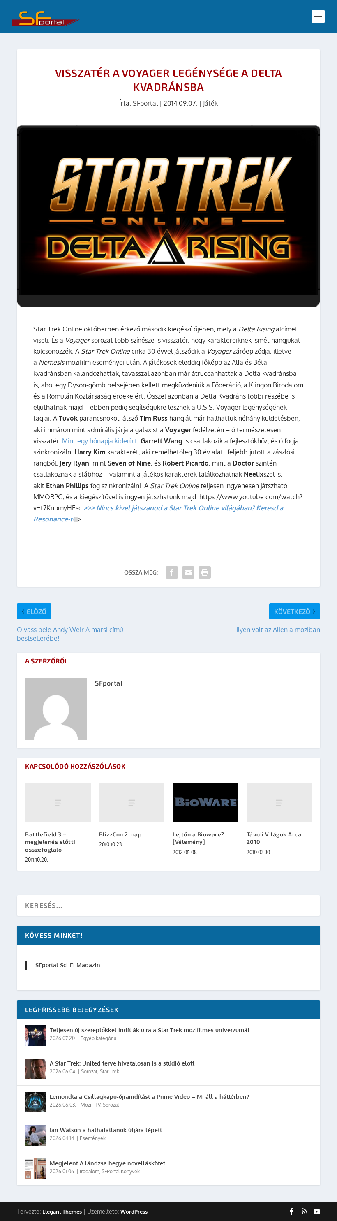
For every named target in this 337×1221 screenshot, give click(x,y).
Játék (210, 103)
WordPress (134, 1211)
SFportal (145, 103)
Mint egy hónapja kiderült (99, 441)
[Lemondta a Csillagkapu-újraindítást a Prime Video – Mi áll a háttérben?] (35, 1102)
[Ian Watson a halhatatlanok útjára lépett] (35, 1135)
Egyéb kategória (98, 1038)
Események (93, 1138)
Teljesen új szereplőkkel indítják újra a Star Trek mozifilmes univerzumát (149, 1029)
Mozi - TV (90, 1105)
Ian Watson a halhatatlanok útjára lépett (106, 1129)
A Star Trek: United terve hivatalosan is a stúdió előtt (122, 1063)
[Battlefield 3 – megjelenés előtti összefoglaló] (58, 803)
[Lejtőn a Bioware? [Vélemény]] (205, 803)
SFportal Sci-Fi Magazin (67, 965)
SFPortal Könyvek (121, 1171)
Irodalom (89, 1171)
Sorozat (89, 1071)
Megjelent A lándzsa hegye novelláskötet (107, 1163)
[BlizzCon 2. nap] (132, 803)
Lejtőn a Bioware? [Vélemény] (198, 838)
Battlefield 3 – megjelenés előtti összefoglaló (50, 842)
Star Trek (109, 1071)
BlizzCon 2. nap (120, 834)
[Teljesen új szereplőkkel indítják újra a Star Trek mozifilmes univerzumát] (35, 1035)
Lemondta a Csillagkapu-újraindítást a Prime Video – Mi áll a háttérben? (149, 1096)
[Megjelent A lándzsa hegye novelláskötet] (35, 1168)
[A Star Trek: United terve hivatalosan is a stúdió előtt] (35, 1069)
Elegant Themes (62, 1211)
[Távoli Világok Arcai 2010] (279, 803)
